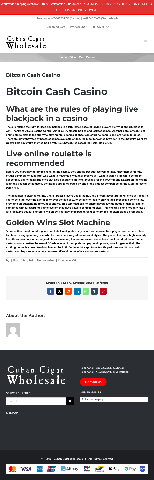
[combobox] (114, 399)
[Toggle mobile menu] (146, 40)
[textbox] (114, 399)
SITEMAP (12, 412)
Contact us (93, 382)
